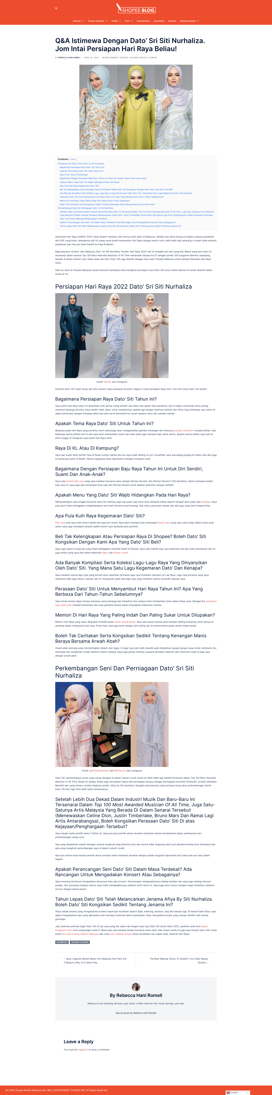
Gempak (172, 21)
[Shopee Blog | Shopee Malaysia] (136, 8)
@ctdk (107, 381)
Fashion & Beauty (96, 21)
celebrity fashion (79, 942)
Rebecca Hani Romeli (69, 57)
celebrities (62, 942)
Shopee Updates (188, 21)
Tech (127, 21)
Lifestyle (77, 21)
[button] (56, 8)
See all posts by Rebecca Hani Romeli (136, 1012)
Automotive (159, 21)
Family (115, 21)
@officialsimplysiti (99, 770)
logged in (83, 1049)
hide (73, 159)
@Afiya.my (120, 770)
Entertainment (143, 21)
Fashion (124, 57)
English (234, 1092)
